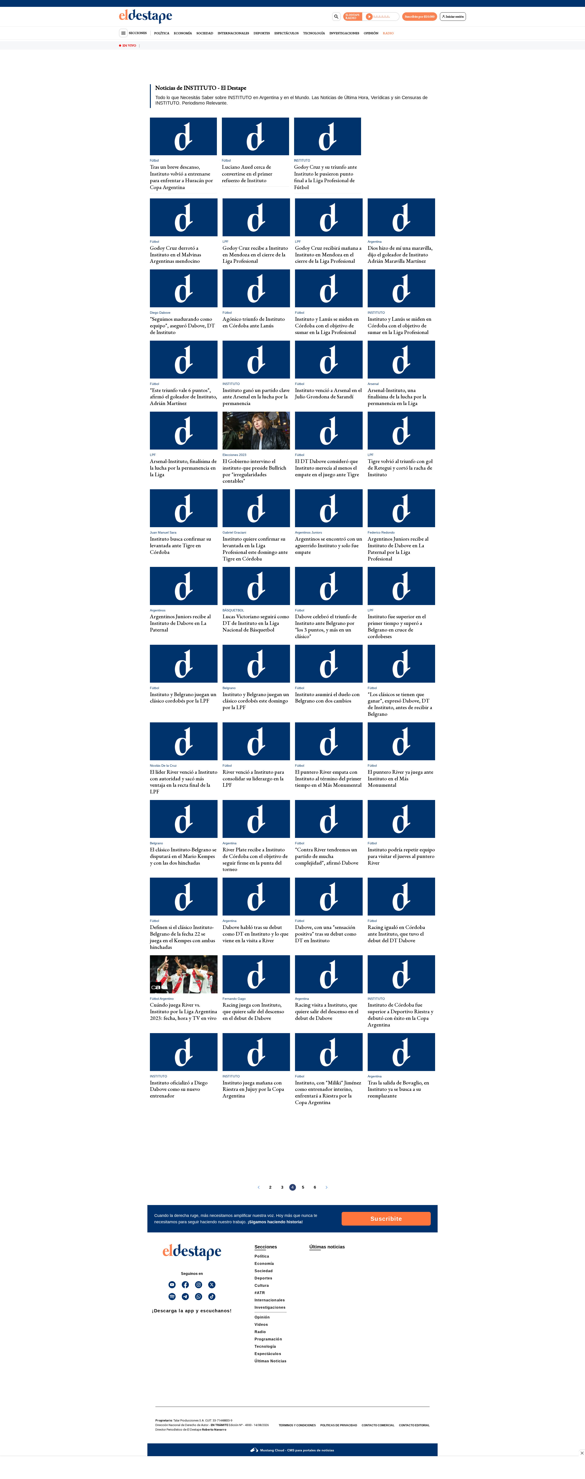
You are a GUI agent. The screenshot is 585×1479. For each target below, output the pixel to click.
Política (161, 33)
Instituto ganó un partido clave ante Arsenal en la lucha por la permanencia (256, 397)
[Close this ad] (582, 1453)
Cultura (262, 1285)
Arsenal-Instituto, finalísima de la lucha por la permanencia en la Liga (183, 468)
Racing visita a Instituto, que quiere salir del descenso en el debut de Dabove (326, 1011)
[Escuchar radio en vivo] (380, 16)
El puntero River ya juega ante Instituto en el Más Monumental (400, 778)
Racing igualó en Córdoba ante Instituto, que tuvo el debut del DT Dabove (396, 934)
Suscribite (386, 1218)
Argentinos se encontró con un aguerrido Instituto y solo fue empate (328, 545)
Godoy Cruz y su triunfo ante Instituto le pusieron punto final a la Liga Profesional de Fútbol (325, 177)
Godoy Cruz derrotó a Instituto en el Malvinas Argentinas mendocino (175, 254)
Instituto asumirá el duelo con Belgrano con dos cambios (327, 697)
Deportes (262, 33)
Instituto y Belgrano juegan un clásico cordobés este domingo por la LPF (256, 701)
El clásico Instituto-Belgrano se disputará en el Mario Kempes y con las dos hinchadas (183, 856)
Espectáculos (286, 33)
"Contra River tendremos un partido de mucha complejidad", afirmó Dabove (326, 856)
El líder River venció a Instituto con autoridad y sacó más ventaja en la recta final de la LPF (183, 781)
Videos (261, 1324)
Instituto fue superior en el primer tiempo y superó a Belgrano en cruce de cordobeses (397, 626)
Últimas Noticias (271, 1361)
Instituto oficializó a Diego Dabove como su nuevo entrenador (178, 1089)
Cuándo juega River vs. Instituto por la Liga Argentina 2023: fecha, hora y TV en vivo (183, 1011)
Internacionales (233, 33)
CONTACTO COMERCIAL (378, 1425)
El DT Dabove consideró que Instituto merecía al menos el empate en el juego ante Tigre (327, 468)
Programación (268, 1339)
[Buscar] (336, 17)
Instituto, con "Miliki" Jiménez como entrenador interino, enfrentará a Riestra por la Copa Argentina (328, 1092)
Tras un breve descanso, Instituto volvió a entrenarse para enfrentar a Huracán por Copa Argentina (181, 177)
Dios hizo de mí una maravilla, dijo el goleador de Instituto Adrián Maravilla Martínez (400, 254)
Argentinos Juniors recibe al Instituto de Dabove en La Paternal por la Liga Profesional (398, 548)
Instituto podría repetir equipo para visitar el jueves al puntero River (401, 856)
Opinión (371, 33)
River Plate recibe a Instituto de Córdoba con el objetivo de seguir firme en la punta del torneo (255, 859)
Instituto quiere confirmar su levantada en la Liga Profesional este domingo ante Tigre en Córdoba (255, 548)
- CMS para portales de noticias (297, 1450)
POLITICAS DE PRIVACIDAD (338, 1425)
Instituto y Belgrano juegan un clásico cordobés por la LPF (183, 697)
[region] (292, 70)
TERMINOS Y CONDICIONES (297, 1425)
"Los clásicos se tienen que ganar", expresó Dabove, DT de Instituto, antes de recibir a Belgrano (400, 704)
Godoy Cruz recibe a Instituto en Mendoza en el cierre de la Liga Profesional (255, 254)
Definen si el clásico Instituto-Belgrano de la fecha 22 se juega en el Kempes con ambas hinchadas (182, 937)
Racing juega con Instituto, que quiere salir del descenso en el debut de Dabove (253, 1011)
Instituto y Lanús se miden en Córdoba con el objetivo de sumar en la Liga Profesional (327, 325)
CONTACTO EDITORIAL (414, 1425)
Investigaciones (344, 33)
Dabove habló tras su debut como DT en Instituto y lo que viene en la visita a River (255, 934)
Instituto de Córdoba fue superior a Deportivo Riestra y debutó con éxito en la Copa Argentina (400, 1014)
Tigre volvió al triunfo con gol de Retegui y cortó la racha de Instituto (400, 468)
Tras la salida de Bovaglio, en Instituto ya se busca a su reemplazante (398, 1089)
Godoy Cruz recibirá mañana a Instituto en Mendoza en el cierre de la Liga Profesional (328, 254)
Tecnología (314, 33)
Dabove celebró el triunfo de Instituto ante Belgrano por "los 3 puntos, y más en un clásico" (326, 626)
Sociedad (205, 33)
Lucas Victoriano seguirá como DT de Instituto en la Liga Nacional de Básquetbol (256, 623)
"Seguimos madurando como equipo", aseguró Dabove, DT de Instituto (182, 325)
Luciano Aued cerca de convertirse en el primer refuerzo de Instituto (247, 173)
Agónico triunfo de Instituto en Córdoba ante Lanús (254, 322)
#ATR (260, 1293)
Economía (183, 33)
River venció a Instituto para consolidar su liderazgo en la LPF (253, 778)
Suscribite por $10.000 (419, 16)
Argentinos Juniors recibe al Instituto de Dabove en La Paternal (180, 623)
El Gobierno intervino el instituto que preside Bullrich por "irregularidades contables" (254, 471)
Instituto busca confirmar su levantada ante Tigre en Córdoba (180, 545)
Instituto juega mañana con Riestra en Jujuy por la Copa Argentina (253, 1089)
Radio (388, 33)
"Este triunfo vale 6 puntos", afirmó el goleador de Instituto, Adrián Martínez (183, 397)
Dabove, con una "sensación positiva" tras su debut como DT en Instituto (325, 934)
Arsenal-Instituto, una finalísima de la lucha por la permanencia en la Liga (397, 397)
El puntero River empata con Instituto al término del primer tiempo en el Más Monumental (328, 778)
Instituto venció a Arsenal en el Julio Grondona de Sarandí (328, 393)
